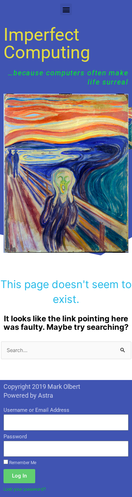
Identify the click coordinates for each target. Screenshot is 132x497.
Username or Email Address (36, 410)
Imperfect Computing (47, 43)
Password (15, 436)
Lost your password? (25, 489)
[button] (66, 9)
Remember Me (22, 462)
